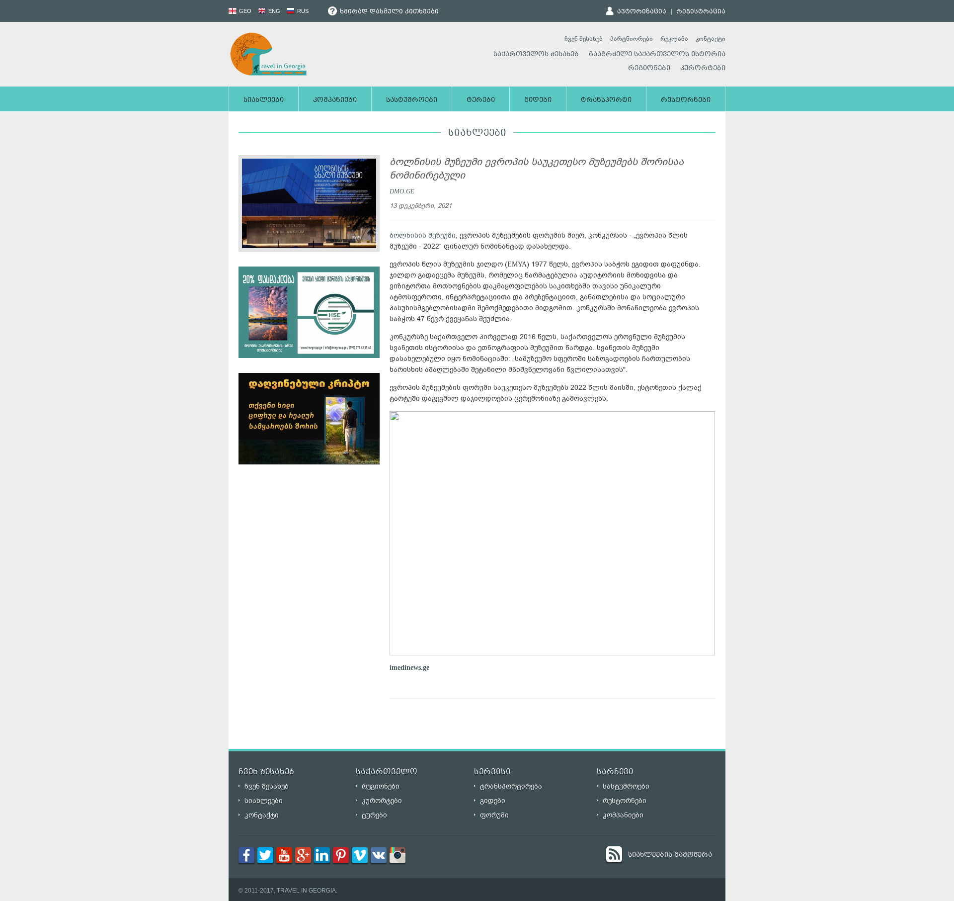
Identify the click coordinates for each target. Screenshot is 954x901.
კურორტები (702, 69)
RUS (302, 11)
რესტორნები (686, 100)
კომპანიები (335, 100)
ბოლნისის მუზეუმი (423, 235)
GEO (244, 11)
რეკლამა (674, 39)
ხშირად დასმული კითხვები (388, 11)
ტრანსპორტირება (511, 786)
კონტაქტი (710, 39)
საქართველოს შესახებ (536, 55)
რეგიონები (649, 69)
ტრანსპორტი (606, 100)
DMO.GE (402, 191)
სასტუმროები (411, 100)
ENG (273, 11)
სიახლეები (263, 100)
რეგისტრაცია (700, 11)
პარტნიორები (631, 39)
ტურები (481, 100)
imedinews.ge (409, 667)
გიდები (538, 100)
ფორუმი (494, 815)
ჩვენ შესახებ (583, 39)
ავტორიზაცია (641, 11)
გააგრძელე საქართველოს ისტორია (657, 55)
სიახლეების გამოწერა (670, 855)
